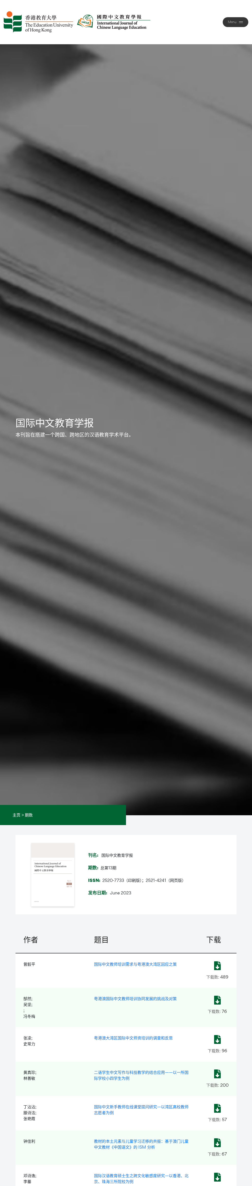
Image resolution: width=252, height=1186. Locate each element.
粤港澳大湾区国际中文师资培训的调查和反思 (133, 1037)
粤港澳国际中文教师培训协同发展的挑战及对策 (135, 998)
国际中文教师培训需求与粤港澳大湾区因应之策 (135, 964)
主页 (16, 814)
